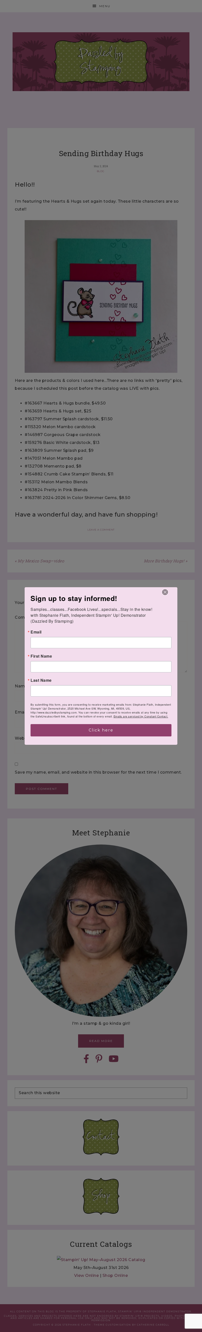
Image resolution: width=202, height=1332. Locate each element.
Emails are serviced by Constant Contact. (141, 716)
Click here (101, 730)
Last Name (41, 680)
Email (36, 632)
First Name (41, 656)
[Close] (165, 592)
